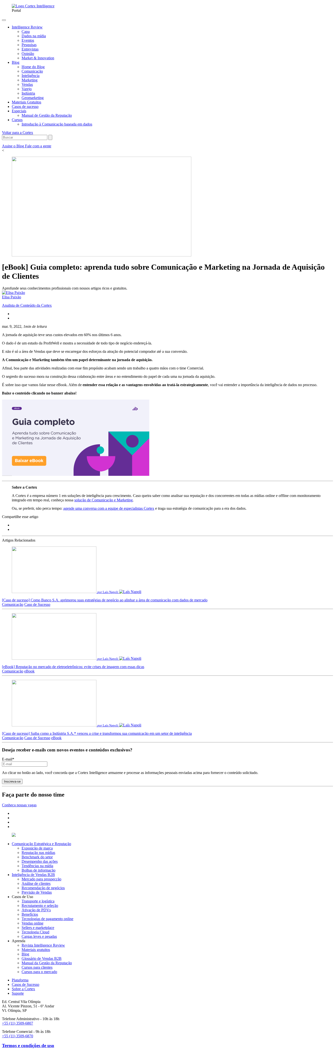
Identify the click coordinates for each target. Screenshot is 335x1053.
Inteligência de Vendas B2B (33, 875)
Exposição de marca (37, 848)
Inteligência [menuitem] (30, 76)
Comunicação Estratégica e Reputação (41, 844)
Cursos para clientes (37, 967)
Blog (25, 954)
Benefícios (30, 914)
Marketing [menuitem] (30, 80)
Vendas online (32, 923)
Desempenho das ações (40, 861)
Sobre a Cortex (23, 989)
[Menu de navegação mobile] (4, 20)
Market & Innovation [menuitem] (38, 58)
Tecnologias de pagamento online (47, 919)
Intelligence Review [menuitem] (27, 27)
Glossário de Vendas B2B (42, 958)
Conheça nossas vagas (19, 805)
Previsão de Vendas (37, 892)
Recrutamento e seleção (40, 905)
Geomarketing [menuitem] (33, 98)
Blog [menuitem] (15, 62)
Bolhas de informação (38, 870)
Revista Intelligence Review (43, 945)
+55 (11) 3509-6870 (17, 1036)
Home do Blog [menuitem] (33, 67)
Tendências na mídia (37, 866)
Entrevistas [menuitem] (30, 49)
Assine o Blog (13, 146)
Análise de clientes (36, 883)
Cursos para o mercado (39, 972)
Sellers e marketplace (38, 928)
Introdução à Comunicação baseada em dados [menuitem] (57, 124)
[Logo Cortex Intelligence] (33, 6)
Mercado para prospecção (41, 879)
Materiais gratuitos (36, 950)
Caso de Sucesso (37, 604)
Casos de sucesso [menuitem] (25, 106)
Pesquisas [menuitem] (29, 45)
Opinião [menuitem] (28, 53)
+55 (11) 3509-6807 (17, 1023)
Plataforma (20, 980)
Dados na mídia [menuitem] (34, 36)
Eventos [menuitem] (28, 40)
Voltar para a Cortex (17, 132)
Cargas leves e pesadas (39, 936)
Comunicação (12, 604)
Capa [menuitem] (26, 31)
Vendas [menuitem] (27, 84)
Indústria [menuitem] (28, 93)
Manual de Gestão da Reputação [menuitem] (47, 115)
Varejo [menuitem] (27, 89)
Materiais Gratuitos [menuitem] (26, 102)
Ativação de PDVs (36, 910)
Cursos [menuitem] (17, 120)
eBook (29, 671)
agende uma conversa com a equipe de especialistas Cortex (108, 508)
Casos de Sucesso (25, 984)
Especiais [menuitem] (19, 111)
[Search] (50, 137)
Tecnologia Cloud (35, 932)
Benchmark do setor (37, 857)
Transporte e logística (38, 901)
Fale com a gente (38, 146)
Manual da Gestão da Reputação (47, 963)
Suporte (18, 993)
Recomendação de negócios (43, 888)
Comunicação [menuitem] (32, 71)
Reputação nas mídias (38, 852)
